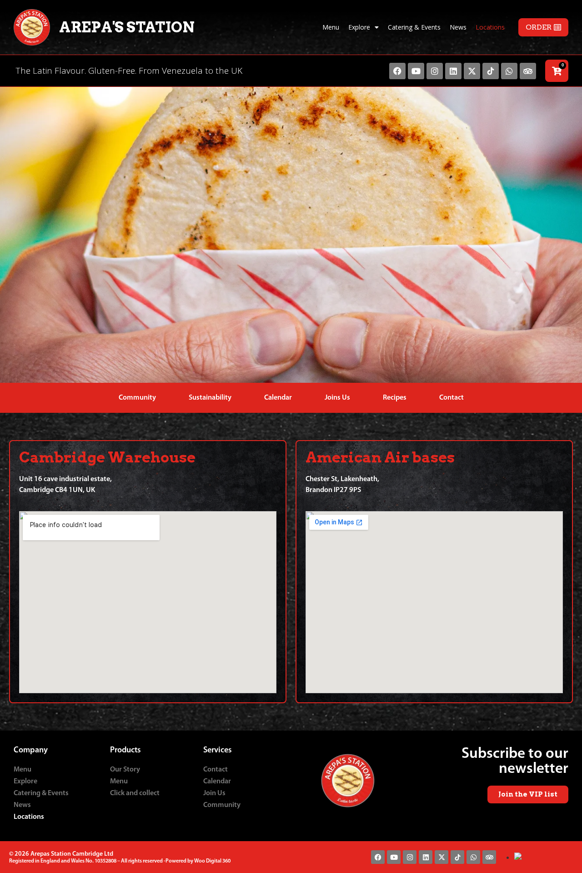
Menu (330, 27)
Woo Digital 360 (212, 861)
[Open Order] (557, 27)
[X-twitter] (472, 71)
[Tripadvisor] (528, 71)
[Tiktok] (490, 71)
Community (137, 397)
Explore (359, 27)
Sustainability (210, 397)
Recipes (394, 397)
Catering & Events (414, 27)
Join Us (214, 793)
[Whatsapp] (509, 71)
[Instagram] (434, 71)
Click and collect (135, 793)
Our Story (125, 769)
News (458, 27)
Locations (490, 27)
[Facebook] (397, 71)
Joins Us (337, 397)
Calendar (278, 397)
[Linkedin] (453, 71)
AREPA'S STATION (127, 27)
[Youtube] (416, 71)
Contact (451, 397)
